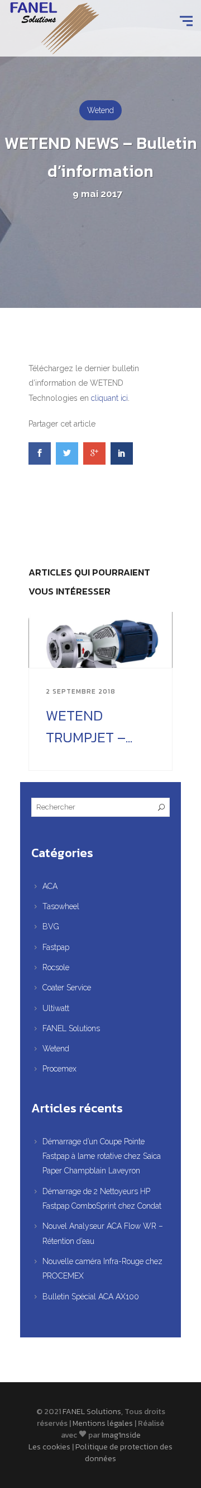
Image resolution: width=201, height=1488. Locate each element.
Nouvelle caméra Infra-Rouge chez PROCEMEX (102, 1268)
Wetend (100, 110)
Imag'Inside (121, 1435)
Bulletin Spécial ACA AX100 (90, 1296)
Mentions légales (103, 1423)
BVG (50, 926)
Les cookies (49, 1447)
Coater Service (66, 987)
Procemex (59, 1068)
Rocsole (55, 967)
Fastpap (55, 947)
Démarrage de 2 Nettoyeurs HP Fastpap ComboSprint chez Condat (101, 1198)
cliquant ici (109, 398)
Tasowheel (60, 906)
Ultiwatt (55, 1008)
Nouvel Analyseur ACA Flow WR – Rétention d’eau (102, 1233)
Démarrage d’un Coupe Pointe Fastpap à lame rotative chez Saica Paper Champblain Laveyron (101, 1156)
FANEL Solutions (71, 1028)
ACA (50, 886)
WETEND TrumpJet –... (89, 726)
